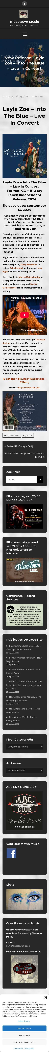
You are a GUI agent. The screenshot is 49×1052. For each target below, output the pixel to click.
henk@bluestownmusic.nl (18, 945)
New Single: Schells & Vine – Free (24, 708)
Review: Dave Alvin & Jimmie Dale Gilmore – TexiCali (25, 455)
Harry (11, 96)
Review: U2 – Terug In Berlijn (20, 446)
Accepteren (24, 1028)
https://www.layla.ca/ (29, 387)
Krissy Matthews (11, 435)
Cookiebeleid (18, 1048)
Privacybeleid (29, 1048)
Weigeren (24, 1035)
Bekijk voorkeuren (24, 1042)
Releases (39, 96)
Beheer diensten (24, 1021)
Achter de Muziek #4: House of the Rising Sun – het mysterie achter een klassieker (24, 685)
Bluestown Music (24, 22)
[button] (45, 997)
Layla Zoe (27, 435)
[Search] (40, 479)
